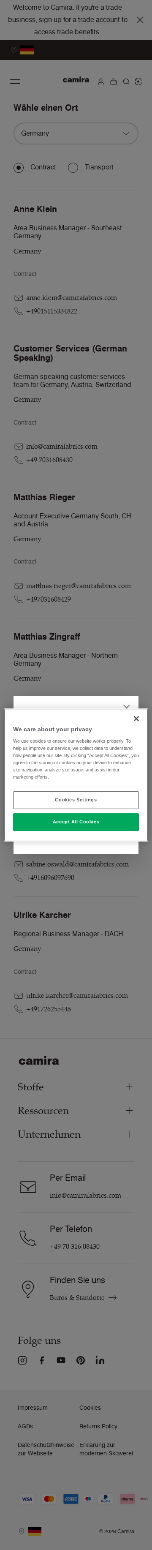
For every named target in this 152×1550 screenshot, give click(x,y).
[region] (76, 775)
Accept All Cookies (76, 821)
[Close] (136, 718)
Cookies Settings (76, 800)
